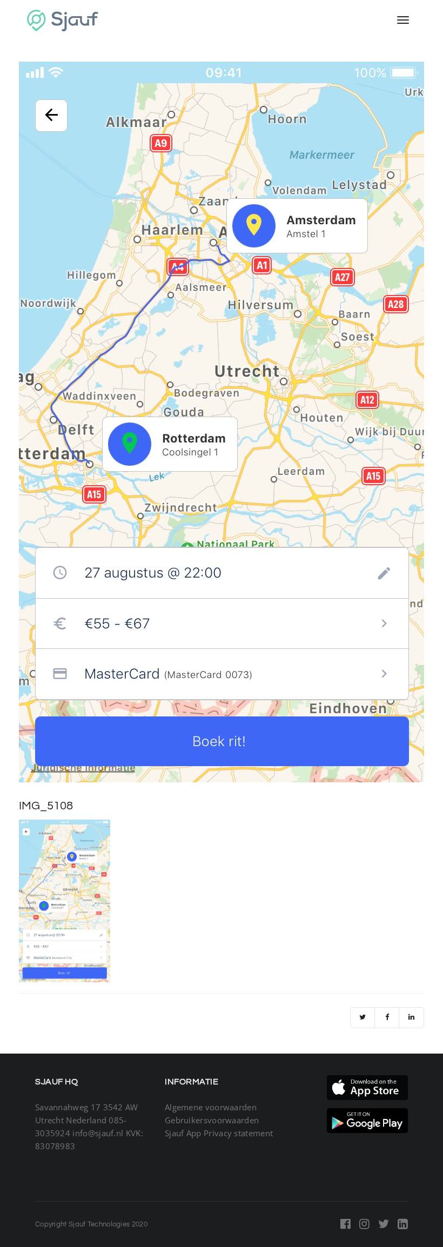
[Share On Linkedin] (411, 1018)
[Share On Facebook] (387, 1018)
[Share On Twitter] (363, 1018)
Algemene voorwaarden (211, 1107)
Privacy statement (238, 1133)
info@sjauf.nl (97, 1133)
